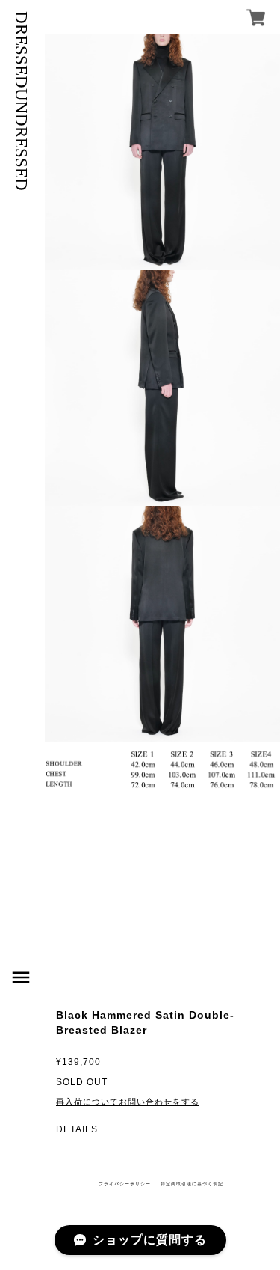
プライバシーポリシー (125, 1183)
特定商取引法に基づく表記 (192, 1183)
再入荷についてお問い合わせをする (127, 1101)
